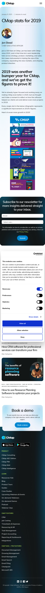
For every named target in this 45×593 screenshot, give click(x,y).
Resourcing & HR (8, 527)
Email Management (9, 557)
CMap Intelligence (9, 468)
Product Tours (7, 484)
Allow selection (22, 330)
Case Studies (7, 491)
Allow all (22, 323)
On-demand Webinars (10, 498)
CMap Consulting (8, 455)
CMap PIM (6, 462)
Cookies (38, 585)
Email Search (7, 560)
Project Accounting (9, 534)
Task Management (9, 530)
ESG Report (25, 587)
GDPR (18, 587)
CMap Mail (6, 465)
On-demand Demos (9, 501)
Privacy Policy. (23, 232)
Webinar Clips (7, 508)
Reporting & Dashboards (11, 537)
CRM (3, 517)
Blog (3, 481)
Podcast (5, 504)
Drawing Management (10, 553)
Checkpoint (6, 567)
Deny (22, 337)
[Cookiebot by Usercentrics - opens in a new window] (33, 254)
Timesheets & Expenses (11, 524)
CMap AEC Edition (9, 458)
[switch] (40, 295)
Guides (4, 488)
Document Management (11, 550)
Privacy (33, 585)
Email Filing (6, 563)
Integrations (6, 540)
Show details (33, 317)
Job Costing (6, 520)
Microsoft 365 (7, 570)
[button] (40, 3)
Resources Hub (7, 478)
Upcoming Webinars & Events (13, 494)
